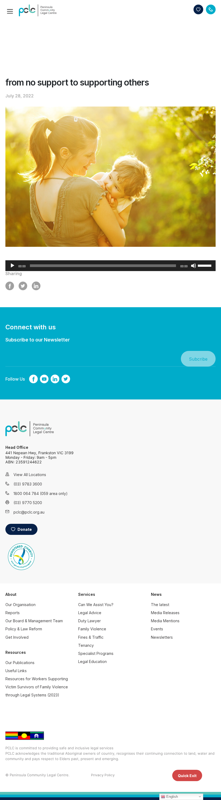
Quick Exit (187, 775)
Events (157, 629)
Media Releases (165, 612)
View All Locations (29, 474)
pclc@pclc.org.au (28, 512)
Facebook (33, 379)
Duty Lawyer (89, 620)
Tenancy (86, 645)
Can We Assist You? (95, 604)
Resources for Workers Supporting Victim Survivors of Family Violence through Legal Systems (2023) (36, 686)
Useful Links (16, 670)
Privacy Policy (103, 775)
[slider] (205, 265)
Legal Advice (89, 612)
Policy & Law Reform (23, 629)
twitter (65, 379)
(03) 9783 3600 (27, 484)
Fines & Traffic (90, 637)
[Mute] (193, 265)
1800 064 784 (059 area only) (33, 493)
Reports (12, 612)
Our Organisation (20, 604)
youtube (44, 379)
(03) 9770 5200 (27, 502)
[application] (110, 265)
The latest (160, 604)
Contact (211, 9)
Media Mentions (165, 620)
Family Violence (92, 629)
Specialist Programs (95, 653)
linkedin (55, 379)
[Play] (12, 265)
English (171, 797)
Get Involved (17, 637)
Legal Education (92, 661)
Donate (198, 9)
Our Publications (19, 662)
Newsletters (162, 637)
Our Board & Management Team (34, 620)
